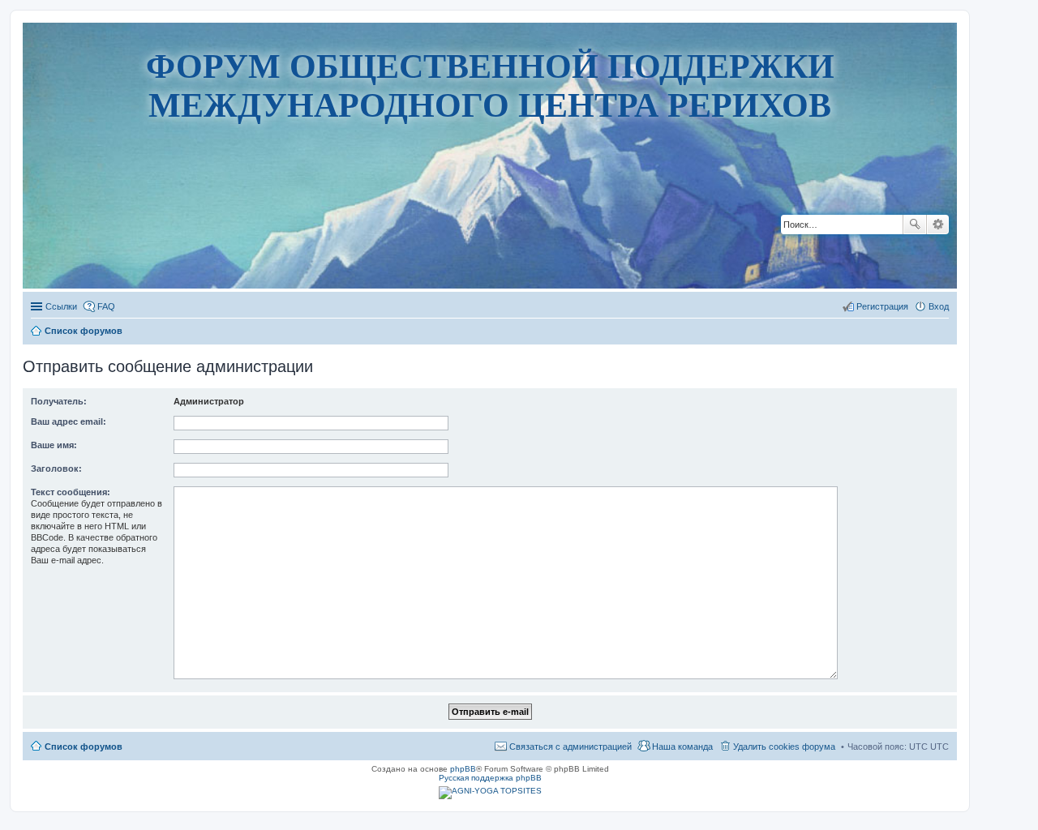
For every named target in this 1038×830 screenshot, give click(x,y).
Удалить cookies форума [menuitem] (784, 746)
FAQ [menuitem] (106, 306)
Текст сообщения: (70, 492)
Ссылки (61, 306)
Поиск (915, 224)
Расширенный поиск (938, 224)
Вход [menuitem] (939, 306)
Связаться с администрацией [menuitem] (570, 746)
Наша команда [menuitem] (682, 746)
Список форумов (83, 746)
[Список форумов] (490, 238)
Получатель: (59, 401)
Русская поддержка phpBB (490, 777)
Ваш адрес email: (68, 421)
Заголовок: (56, 468)
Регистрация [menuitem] (882, 306)
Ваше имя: (54, 445)
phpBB (463, 768)
